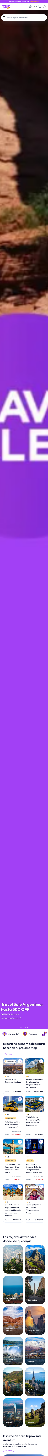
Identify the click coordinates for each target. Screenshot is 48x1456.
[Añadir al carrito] (39, 6)
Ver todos (8, 1054)
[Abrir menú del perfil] (44, 6)
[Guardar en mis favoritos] (20, 1061)
